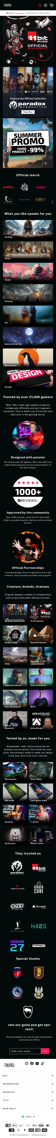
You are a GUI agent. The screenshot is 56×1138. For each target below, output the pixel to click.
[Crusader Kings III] (37, 200)
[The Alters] (21, 187)
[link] (28, 13)
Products (9, 1092)
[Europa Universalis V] (21, 200)
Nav (5, 1076)
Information (11, 1084)
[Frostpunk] (37, 187)
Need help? (10, 1108)
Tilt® (6, 1100)
